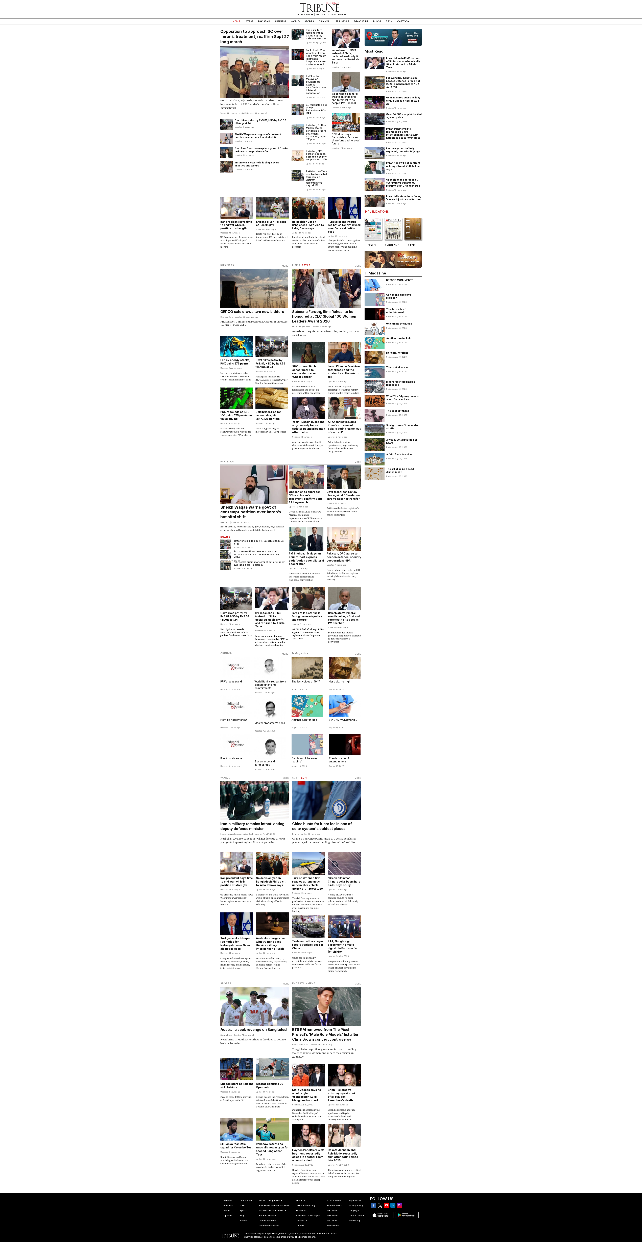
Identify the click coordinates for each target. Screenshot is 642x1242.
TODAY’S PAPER (304, 14)
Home (236, 21)
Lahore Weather (267, 1220)
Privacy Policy (356, 1205)
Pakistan (264, 21)
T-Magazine (360, 21)
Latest (249, 21)
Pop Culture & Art (300, 1044)
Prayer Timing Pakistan (271, 1200)
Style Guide (355, 1200)
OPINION (226, 653)
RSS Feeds (301, 1210)
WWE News (333, 1225)
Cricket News (334, 1200)
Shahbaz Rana (226, 317)
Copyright (354, 1210)
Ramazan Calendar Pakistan (274, 1205)
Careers (300, 1225)
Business (280, 21)
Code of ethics (356, 1215)
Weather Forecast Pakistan (273, 1210)
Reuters (224, 834)
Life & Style (341, 21)
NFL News (332, 1220)
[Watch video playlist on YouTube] (393, 37)
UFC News (332, 1210)
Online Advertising (305, 1205)
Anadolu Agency (235, 834)
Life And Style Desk (301, 327)
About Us (300, 1200)
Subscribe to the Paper (308, 1215)
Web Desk (225, 522)
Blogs (377, 21)
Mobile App (355, 1220)
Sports (309, 21)
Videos (243, 1220)
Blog (242, 1215)
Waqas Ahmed (226, 113)
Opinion (324, 21)
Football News (334, 1205)
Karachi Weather (268, 1215)
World (295, 21)
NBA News (332, 1215)
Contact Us (301, 1220)
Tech (389, 21)
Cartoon (403, 21)
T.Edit (243, 1205)
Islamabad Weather (269, 1225)
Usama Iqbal (239, 113)
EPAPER (342, 14)
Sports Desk (226, 1035)
